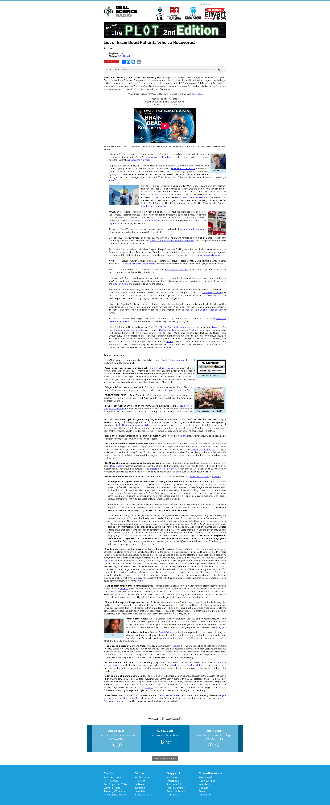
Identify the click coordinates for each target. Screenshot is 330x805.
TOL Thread (124, 56)
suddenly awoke (120, 284)
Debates (140, 787)
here (154, 544)
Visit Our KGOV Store (193, 13)
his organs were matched (155, 157)
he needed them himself (137, 160)
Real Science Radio (115, 794)
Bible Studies (143, 777)
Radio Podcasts (112, 777)
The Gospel (205, 777)
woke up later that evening (148, 220)
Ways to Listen (112, 787)
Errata (202, 791)
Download (112, 62)
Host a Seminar (175, 787)
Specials (140, 791)
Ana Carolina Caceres (170, 695)
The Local (108, 560)
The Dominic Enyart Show (215, 14)
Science (140, 784)
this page (214, 327)
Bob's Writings (207, 780)
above (170, 341)
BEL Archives (111, 780)
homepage (197, 94)
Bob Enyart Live (160, 13)
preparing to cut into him (162, 469)
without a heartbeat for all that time (190, 665)
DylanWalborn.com (168, 632)
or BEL (125, 701)
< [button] (89, 738)
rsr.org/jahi (221, 627)
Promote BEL (174, 784)
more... (141, 581)
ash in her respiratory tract (203, 449)
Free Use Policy (176, 791)
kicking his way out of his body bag (139, 425)
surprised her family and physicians (139, 263)
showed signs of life (212, 292)
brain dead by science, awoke (190, 197)
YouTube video (196, 330)
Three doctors (117, 466)
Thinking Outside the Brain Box (129, 330)
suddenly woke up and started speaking (204, 310)
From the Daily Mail (199, 476)
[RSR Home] (120, 12)
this (143, 206)
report (192, 602)
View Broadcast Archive (165, 758)
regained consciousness (177, 269)
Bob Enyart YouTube (115, 784)
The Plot (140, 780)
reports (183, 436)
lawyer (112, 180)
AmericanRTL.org (112, 701)
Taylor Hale (158, 197)
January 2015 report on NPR (178, 390)
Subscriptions (143, 794)
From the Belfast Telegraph (161, 368)
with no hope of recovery (183, 168)
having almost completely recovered (206, 255)
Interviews (205, 784)
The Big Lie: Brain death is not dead (172, 327)
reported (124, 588)
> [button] (240, 738)
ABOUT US (205, 794)
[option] (116, 738)
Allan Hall (216, 476)
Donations (173, 780)
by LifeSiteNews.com (173, 360)
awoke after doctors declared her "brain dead (172, 240)
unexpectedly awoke (192, 229)
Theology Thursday (174, 13)
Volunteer (172, 777)
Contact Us (173, 794)
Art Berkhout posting (165, 330)
